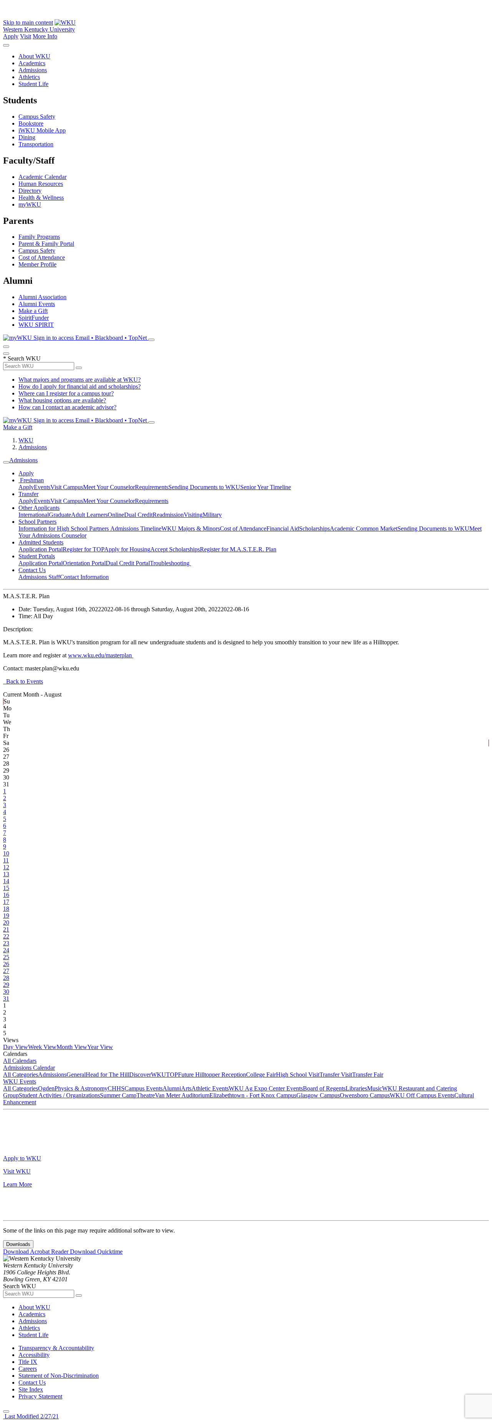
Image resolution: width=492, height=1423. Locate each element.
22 (6, 936)
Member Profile (37, 264)
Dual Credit (138, 514)
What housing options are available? (62, 400)
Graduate (60, 514)
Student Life (33, 84)
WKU (25, 440)
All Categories (20, 1074)
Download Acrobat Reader (36, 1251)
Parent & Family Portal (46, 243)
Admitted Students (40, 542)
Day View (15, 1047)
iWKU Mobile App (42, 130)
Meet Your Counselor (109, 487)
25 (6, 957)
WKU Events (19, 1081)
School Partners (37, 521)
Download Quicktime (96, 1251)
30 (6, 991)
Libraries (356, 1088)
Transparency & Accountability (56, 1348)
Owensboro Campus (365, 1095)
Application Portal (40, 549)
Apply (10, 36)
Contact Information (84, 577)
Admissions (32, 70)
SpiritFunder (33, 317)
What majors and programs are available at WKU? (79, 379)
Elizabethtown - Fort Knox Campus (252, 1095)
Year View (100, 1047)
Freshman (31, 480)
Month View (72, 1047)
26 (6, 964)
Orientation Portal (84, 563)
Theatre (145, 1095)
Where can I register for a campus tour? (66, 393)
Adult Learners (89, 514)
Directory (30, 190)
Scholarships (314, 528)
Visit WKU (17, 1171)
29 (6, 984)
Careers (27, 1368)
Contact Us (32, 570)
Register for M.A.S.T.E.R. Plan (238, 549)
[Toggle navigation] (6, 462)
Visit (25, 36)
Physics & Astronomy (81, 1088)
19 (6, 915)
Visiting (193, 514)
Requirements (151, 487)
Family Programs (39, 236)
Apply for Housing (127, 549)
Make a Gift (33, 311)
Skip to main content (28, 22)
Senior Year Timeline (265, 487)
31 (6, 998)
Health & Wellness (41, 197)
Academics (31, 63)
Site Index (30, 1389)
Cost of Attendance (41, 257)
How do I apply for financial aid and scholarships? (79, 386)
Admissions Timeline (135, 528)
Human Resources (40, 183)
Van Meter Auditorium (182, 1095)
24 (6, 950)
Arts (186, 1088)
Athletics (29, 77)
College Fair (261, 1074)
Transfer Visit (335, 1074)
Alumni (172, 1088)
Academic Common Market (363, 528)
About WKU (34, 56)
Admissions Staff (39, 577)
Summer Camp (118, 1095)
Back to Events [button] (23, 681)
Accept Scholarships (175, 549)
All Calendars (20, 1060)
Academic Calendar (42, 177)
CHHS (116, 1088)
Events (42, 487)
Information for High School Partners (64, 528)
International (33, 514)
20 (6, 922)
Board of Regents (324, 1088)
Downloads (18, 1244)
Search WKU (22, 358)
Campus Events (144, 1088)
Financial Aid (282, 528)
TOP (172, 1074)
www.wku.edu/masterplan (100, 655)
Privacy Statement (40, 1396)
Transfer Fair (367, 1074)
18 (6, 908)
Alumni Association (42, 297)
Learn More (17, 1184)
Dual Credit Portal (128, 563)
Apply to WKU (22, 1158)
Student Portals (36, 556)
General (76, 1074)
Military (212, 514)
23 (6, 943)
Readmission (168, 514)
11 (6, 860)
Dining (26, 137)
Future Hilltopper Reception (212, 1074)
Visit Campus (66, 487)
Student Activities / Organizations (59, 1095)
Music (374, 1088)
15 (6, 888)
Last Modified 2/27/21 (31, 1416)
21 (6, 929)
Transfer (28, 494)
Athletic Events (210, 1088)
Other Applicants (39, 508)
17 (6, 901)
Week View (42, 1047)
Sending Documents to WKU (204, 487)
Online (116, 514)
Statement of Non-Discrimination (58, 1375)
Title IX (27, 1361)
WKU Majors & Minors (190, 528)
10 (6, 853)
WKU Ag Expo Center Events (266, 1088)
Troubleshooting (170, 563)
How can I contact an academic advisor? (67, 407)
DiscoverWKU (147, 1074)
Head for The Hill (107, 1074)
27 (6, 971)
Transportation (35, 144)
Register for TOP (83, 549)
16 (6, 895)
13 (6, 874)
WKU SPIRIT (36, 324)
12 (6, 867)
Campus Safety (36, 116)
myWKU (29, 204)
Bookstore (30, 123)
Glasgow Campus (318, 1095)
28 (6, 978)
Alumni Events (36, 304)
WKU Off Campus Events (422, 1095)
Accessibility (34, 1355)
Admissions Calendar (29, 1067)
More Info (45, 36)
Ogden (46, 1088)
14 (6, 881)
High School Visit (297, 1074)
